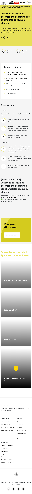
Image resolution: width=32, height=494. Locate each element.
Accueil (2, 6)
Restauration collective (7, 430)
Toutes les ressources (7, 445)
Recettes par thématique (7, 462)
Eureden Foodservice (22, 422)
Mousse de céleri (10, 339)
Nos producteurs (21, 430)
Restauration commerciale (8, 427)
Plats (10, 6)
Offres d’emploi (21, 436)
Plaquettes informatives (7, 459)
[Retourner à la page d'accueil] (4, 3)
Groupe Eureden (21, 433)
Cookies (18, 485)
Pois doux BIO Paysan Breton (15, 281)
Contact (19, 439)
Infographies (4, 454)
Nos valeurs (20, 424)
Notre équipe (20, 427)
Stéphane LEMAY (10, 310)
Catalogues (4, 448)
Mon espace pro (5, 424)
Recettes (6, 6)
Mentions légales (5, 482)
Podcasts (3, 457)
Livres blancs (4, 451)
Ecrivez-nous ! (11, 197)
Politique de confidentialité (18, 482)
